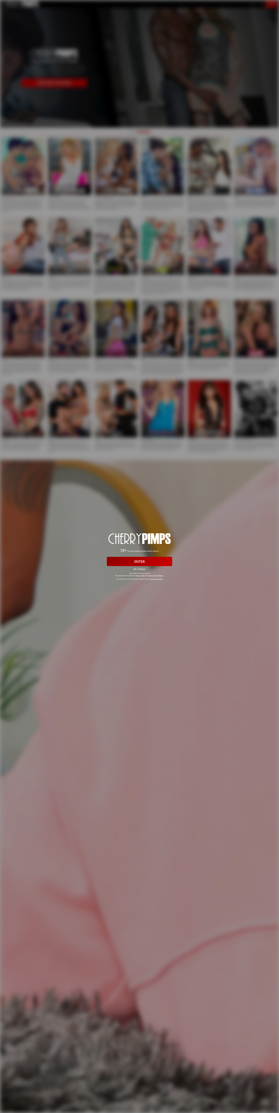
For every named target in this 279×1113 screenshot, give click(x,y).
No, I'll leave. (140, 569)
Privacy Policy (140, 575)
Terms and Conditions (155, 575)
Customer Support (156, 579)
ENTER (139, 561)
